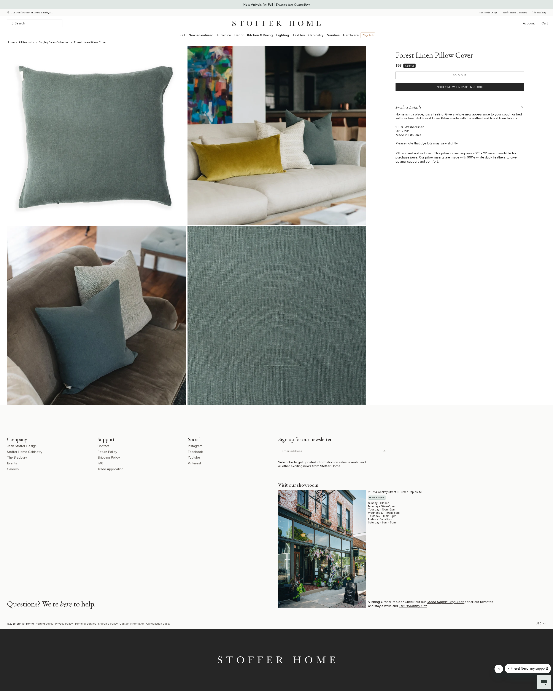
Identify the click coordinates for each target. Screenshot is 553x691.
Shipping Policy (108, 457)
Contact (103, 446)
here (413, 157)
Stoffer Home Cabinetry (515, 12)
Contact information (132, 623)
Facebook (195, 452)
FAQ (100, 463)
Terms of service (85, 623)
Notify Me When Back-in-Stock (460, 87)
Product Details (408, 107)
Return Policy (107, 452)
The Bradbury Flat (413, 606)
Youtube (194, 457)
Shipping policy (108, 623)
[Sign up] (384, 451)
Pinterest (194, 463)
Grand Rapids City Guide (445, 602)
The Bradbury (539, 12)
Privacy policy (64, 623)
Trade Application (110, 469)
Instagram (195, 446)
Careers (13, 469)
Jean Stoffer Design (487, 12)
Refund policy (44, 623)
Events (12, 463)
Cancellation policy (158, 623)
